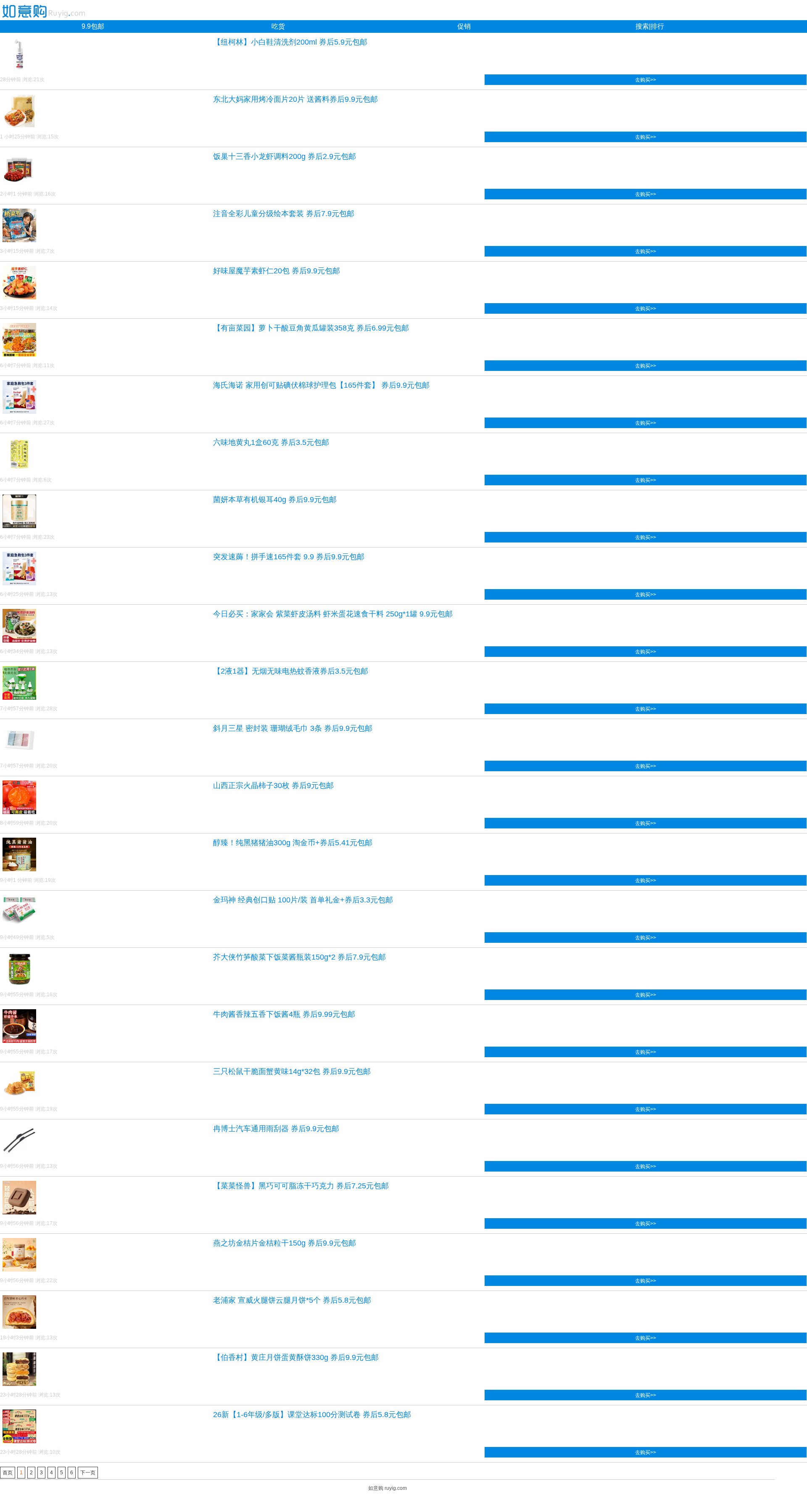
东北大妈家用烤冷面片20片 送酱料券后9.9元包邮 (295, 99)
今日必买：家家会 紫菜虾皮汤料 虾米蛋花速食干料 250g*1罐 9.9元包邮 (333, 614)
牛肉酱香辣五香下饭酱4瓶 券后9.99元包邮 (284, 1014)
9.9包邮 (93, 26)
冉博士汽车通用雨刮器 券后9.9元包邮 (276, 1128)
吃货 (278, 26)
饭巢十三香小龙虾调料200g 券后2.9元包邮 (284, 156)
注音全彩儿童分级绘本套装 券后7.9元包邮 (283, 213)
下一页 (87, 1473)
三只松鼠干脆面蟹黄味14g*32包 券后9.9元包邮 (292, 1071)
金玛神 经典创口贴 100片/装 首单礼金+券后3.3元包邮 (303, 900)
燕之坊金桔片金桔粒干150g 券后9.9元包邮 (284, 1243)
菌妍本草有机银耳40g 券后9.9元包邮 (275, 499)
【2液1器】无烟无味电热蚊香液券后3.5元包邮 (290, 671)
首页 (8, 1473)
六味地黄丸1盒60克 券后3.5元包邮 (271, 442)
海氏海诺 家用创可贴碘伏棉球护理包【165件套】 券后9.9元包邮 (321, 385)
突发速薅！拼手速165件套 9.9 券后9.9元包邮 (288, 557)
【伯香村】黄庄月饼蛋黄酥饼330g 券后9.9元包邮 (296, 1357)
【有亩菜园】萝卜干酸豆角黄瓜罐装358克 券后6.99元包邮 (311, 328)
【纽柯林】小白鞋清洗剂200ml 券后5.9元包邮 (290, 42)
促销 (464, 26)
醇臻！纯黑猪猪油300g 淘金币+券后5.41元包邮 (292, 842)
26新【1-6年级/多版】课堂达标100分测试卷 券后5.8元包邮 (312, 1414)
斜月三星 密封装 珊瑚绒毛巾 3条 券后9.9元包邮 (292, 728)
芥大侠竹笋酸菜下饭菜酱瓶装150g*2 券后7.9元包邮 (299, 957)
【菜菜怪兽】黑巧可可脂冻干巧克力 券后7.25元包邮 (301, 1186)
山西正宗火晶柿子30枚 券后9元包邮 (273, 785)
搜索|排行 (650, 26)
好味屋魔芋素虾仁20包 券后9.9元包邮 (276, 271)
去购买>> (645, 80)
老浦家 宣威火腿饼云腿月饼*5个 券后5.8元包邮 (292, 1300)
